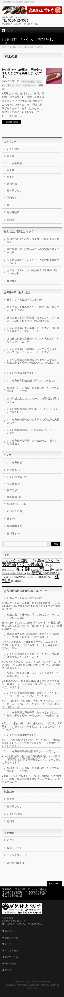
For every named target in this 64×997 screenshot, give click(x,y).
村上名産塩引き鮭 (13, 896)
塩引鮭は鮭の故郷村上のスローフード (28, 590)
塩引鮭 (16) (13, 483)
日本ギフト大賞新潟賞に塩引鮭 (24, 299)
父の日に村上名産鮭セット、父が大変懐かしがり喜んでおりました (33, 340)
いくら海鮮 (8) (15, 462)
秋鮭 (29, 573)
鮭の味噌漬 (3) (15, 526)
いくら (5, 561)
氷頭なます (13, 197)
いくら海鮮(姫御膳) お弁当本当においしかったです (32, 431)
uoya (28, 981)
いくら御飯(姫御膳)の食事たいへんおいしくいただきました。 (32, 410)
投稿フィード (14, 847)
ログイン (12, 840)
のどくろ (48, 565)
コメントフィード (17, 855)
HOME (4, 47)
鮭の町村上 (10, 931)
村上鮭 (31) (13, 469)
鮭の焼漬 (12, 183)
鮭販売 (8, 889)
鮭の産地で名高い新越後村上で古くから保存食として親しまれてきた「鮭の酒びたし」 (33, 319)
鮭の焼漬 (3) (14, 497)
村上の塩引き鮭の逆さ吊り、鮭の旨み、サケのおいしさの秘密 (33, 309)
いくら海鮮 (13, 148)
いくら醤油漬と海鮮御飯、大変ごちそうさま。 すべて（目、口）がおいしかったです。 (33, 351)
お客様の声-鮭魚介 (38, 891)
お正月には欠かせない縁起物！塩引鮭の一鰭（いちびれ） (32, 272)
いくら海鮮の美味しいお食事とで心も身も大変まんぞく (33, 421)
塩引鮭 (10, 170)
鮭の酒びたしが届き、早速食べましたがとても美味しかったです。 (22, 73)
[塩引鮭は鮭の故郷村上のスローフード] (32, 10)
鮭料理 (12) (13, 533)
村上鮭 (11, 85)
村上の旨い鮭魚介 (13, 891)
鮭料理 (10, 219)
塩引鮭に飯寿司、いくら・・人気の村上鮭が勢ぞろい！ (33, 261)
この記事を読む (12, 122)
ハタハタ (10, 570)
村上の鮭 (35, 570)
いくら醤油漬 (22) (17, 477)
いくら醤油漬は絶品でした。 (23, 373)
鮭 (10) (11, 518)
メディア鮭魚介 (38, 889)
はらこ (55, 565)
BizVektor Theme (38, 985)
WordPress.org (15, 862)
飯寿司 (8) (12, 490)
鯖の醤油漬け (17, 581)
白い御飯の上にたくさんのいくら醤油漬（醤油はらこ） (33, 400)
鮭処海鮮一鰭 (11, 937)
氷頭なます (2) (15, 511)
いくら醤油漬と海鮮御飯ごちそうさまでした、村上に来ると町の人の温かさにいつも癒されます (33, 362)
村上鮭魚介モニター (14, 894)
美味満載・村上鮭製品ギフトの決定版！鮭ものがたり (33, 251)
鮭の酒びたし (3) (16, 504)
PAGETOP (54, 884)
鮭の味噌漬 (13, 212)
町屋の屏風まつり (18, 573)
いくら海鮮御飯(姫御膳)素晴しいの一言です (31, 380)
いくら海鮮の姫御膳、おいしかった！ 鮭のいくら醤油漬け (33, 442)
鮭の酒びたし (29, 85)
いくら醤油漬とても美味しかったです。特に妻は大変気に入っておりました (33, 330)
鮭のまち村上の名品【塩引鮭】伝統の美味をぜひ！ (33, 240)
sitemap (11, 280)
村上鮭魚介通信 (38, 894)
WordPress (22, 985)
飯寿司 (10, 176)
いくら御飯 (18, 560)
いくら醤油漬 (28, 82)
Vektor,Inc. (54, 985)
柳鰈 (57, 570)
